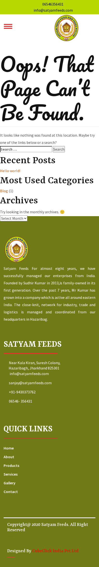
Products (11, 465)
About (9, 456)
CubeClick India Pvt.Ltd (55, 551)
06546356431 (52, 4)
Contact (11, 491)
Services (11, 474)
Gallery (9, 482)
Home (9, 448)
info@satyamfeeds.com (53, 10)
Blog (4, 190)
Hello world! (10, 170)
